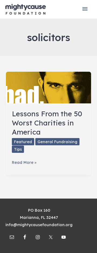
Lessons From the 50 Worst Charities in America (47, 122)
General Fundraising (57, 141)
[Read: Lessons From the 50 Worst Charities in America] (48, 87)
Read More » (24, 163)
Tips (18, 149)
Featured (23, 141)
